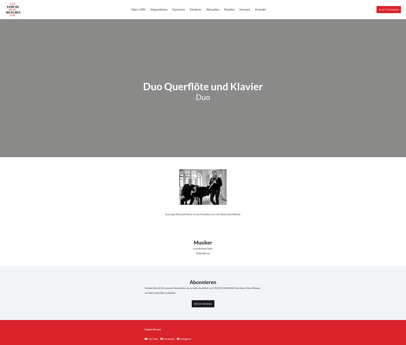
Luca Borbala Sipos (203, 248)
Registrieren (203, 303)
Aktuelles (212, 9)
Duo (203, 97)
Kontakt (260, 9)
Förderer (196, 9)
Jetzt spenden (389, 9)
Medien (229, 9)
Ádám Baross (203, 253)
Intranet (244, 9)
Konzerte (178, 9)
